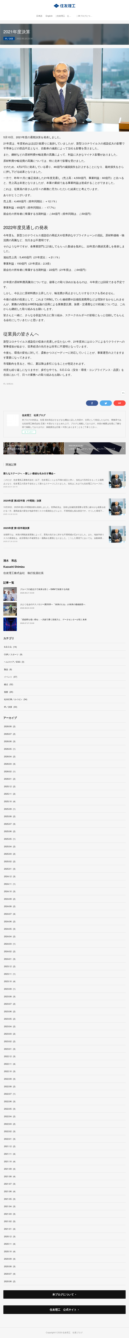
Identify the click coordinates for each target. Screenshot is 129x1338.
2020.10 (9, 1251)
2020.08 (9, 1266)
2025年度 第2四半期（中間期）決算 (22, 500)
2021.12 (9, 1146)
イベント (10, 676)
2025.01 (9, 868)
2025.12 (9, 786)
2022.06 (9, 1101)
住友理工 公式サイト (63, 1309)
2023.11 (9, 973)
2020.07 (9, 1273)
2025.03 (9, 853)
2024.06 (9, 921)
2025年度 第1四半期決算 (16, 528)
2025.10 (9, 801)
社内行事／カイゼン (15, 699)
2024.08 (9, 906)
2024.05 (9, 928)
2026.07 (9, 733)
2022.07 (9, 1093)
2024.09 (9, 898)
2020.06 (9, 1281)
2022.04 (9, 1116)
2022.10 (9, 1071)
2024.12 (9, 876)
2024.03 (9, 943)
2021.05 (9, 1198)
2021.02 (9, 1221)
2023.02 (9, 1041)
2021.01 (9, 1228)
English (49, 16)
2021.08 (9, 1176)
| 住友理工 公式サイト (65, 16)
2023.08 (9, 996)
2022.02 (9, 1131)
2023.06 (9, 1011)
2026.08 (9, 726)
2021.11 (9, 1153)
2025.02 (9, 861)
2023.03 (9, 1033)
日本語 (39, 16)
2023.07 (9, 1003)
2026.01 (9, 778)
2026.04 (9, 756)
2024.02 (9, 951)
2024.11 (9, 883)
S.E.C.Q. (10, 646)
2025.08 (9, 816)
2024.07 (9, 913)
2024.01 (9, 958)
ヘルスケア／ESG (14, 661)
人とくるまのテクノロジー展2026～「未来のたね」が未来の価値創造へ (52, 604)
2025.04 (9, 846)
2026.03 (9, 763)
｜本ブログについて (85, 16)
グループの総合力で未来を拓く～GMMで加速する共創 (44, 589)
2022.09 (9, 1078)
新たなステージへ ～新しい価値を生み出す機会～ (29, 473)
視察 (8, 691)
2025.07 (9, 823)
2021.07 (9, 1183)
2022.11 (9, 1063)
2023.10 (9, 981)
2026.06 (9, 741)
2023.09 (9, 988)
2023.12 (9, 966)
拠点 (8, 684)
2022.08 (9, 1086)
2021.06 (9, 1191)
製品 (8, 669)
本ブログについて (63, 1294)
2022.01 (9, 1138)
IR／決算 (9, 38)
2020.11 (9, 1243)
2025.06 (9, 831)
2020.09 (9, 1258)
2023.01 (9, 1048)
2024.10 (9, 891)
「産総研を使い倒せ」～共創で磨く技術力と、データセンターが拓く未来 (53, 619)
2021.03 (9, 1213)
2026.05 (9, 748)
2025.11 (9, 793)
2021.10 (9, 1161)
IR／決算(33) (8, 384)
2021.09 (9, 1168)
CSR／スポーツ (13, 654)
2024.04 (9, 936)
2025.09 (9, 808)
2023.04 (9, 1026)
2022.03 (9, 1123)
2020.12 (9, 1236)
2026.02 (9, 771)
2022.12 (9, 1056)
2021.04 (9, 1206)
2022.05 (9, 1108)
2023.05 (9, 1018)
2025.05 (9, 838)
